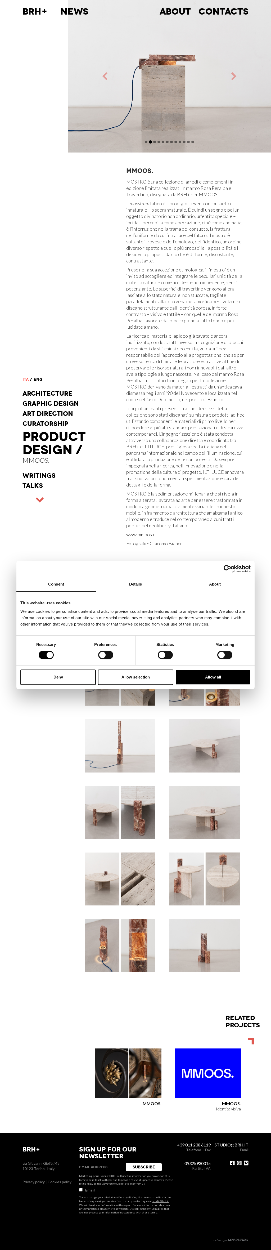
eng (38, 379)
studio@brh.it (160, 1201)
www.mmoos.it (141, 534)
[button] (118, 76)
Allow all (213, 677)
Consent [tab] (56, 584)
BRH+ (35, 11)
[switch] (105, 655)
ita (25, 379)
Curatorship (45, 423)
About (175, 11)
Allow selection (135, 677)
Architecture (47, 393)
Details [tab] (135, 584)
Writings (39, 475)
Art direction (47, 413)
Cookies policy (59, 1182)
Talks (32, 485)
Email (90, 1190)
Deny (58, 677)
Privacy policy (33, 1182)
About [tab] (215, 584)
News (74, 11)
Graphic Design (50, 403)
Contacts (223, 11)
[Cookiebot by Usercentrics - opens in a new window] (227, 569)
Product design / (53, 443)
